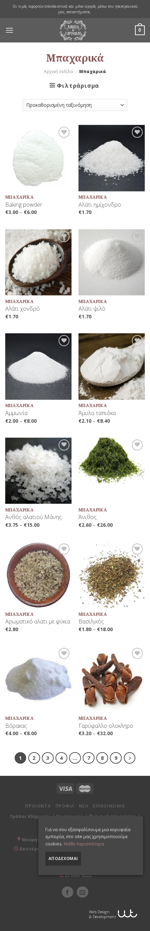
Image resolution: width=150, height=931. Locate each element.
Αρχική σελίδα (58, 71)
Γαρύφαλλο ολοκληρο (105, 726)
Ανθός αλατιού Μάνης (33, 517)
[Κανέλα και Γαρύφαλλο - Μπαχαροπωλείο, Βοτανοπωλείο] (73, 30)
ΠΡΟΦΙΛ (64, 806)
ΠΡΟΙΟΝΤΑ (38, 806)
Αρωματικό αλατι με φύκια (37, 621)
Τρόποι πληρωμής (30, 816)
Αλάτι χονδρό (22, 308)
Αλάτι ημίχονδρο (99, 204)
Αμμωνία (16, 413)
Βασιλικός (91, 621)
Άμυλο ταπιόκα (97, 413)
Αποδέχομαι (63, 858)
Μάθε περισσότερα (84, 844)
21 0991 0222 (78, 875)
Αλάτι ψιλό (91, 308)
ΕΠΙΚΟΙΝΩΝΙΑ (109, 806)
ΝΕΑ (83, 806)
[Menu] (9, 30)
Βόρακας (16, 726)
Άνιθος (87, 517)
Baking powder (23, 204)
